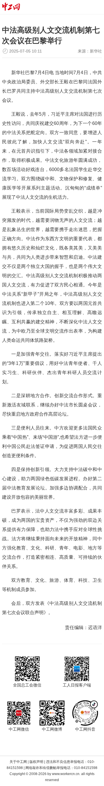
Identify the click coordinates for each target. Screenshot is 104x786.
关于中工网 (18, 762)
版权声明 (36, 762)
